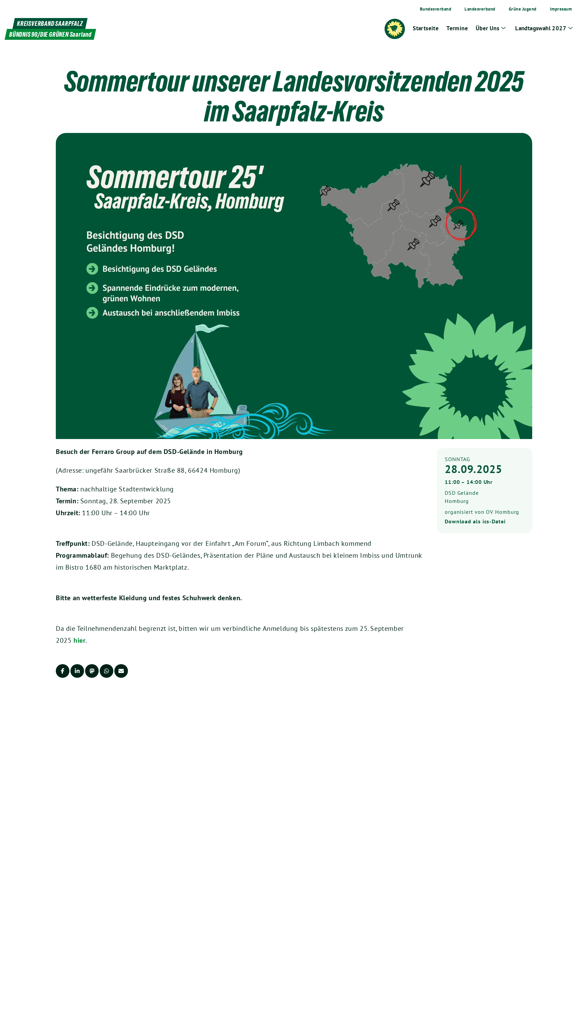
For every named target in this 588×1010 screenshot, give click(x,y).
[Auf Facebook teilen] (62, 671)
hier (79, 640)
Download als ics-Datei (475, 521)
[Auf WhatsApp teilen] (106, 671)
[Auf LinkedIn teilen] (77, 671)
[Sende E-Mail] (121, 671)
